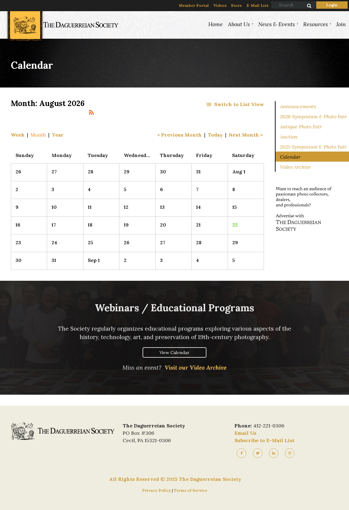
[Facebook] (241, 453)
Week (18, 135)
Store (236, 5)
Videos (220, 5)
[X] (257, 453)
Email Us (245, 433)
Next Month (244, 135)
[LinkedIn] (273, 453)
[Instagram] (289, 453)
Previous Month (181, 135)
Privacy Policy (157, 490)
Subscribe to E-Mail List (264, 440)
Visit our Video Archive (196, 367)
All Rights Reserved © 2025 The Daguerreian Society (175, 479)
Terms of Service (190, 490)
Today (215, 135)
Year (58, 135)
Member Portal (194, 5)
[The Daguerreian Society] (62, 41)
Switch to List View (239, 104)
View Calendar (174, 352)
